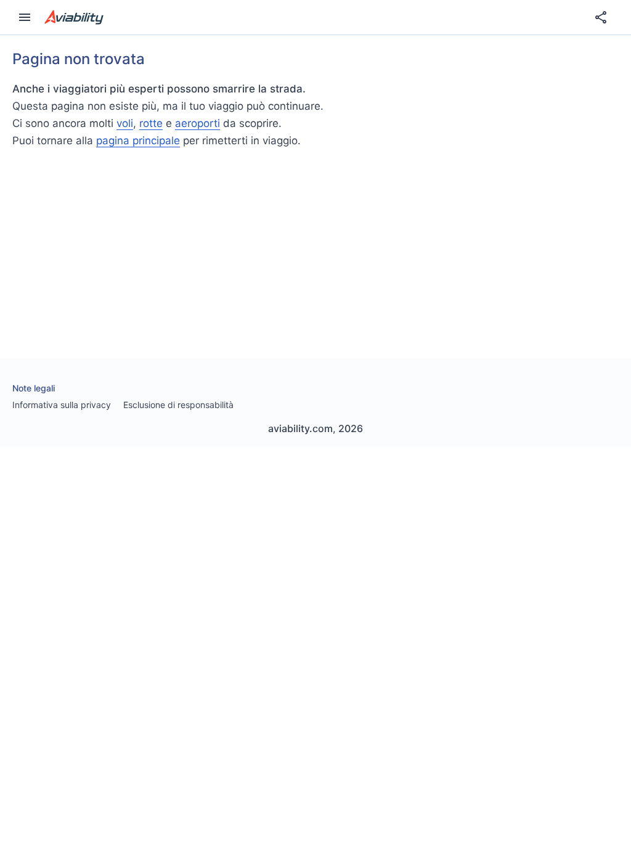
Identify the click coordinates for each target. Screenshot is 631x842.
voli (124, 123)
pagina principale (138, 140)
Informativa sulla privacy (61, 404)
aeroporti (197, 123)
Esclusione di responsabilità (178, 404)
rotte (151, 123)
